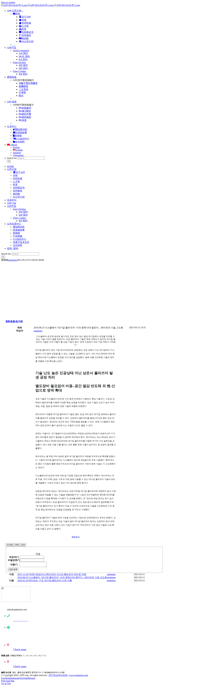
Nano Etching (19, 62)
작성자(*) (14, 557)
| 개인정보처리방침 (57, 675)
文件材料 (20, 142)
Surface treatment (21, 50)
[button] (38, 331)
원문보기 (76, 537)
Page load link (7, 681)
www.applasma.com (78, 675)
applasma (12, 260)
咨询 (17, 13)
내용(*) (14, 564)
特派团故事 (21, 132)
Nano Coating (19, 71)
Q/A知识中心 (22, 138)
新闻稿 (18, 135)
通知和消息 (21, 129)
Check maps (19, 649)
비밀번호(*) (14, 560)
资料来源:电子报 (14, 321)
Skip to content (8, 2)
